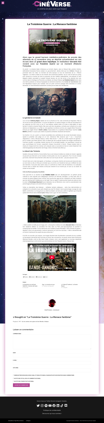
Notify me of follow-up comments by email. (27, 378)
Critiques (28, 420)
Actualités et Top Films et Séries (16, 420)
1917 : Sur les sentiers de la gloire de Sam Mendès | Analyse (34, 321)
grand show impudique (46, 62)
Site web (15, 367)
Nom (14, 352)
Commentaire (17, 333)
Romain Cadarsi (92, 420)
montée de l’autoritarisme (71, 82)
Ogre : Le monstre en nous (48, 284)
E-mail (15, 360)
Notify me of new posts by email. (24, 381)
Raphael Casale (52, 310)
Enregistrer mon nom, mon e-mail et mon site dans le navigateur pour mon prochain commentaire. (44, 375)
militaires (71, 71)
